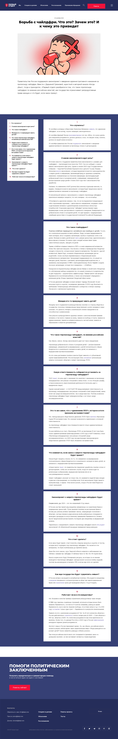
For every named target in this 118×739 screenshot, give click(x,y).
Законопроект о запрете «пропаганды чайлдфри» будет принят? (22, 163)
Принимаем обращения (72, 5)
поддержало (77, 143)
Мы (20, 5)
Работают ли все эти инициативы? (23, 176)
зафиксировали (99, 620)
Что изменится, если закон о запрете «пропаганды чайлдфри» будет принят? (23, 157)
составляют (56, 609)
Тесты (63, 716)
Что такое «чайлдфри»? (19, 129)
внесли (58, 171)
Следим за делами (30, 5)
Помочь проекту (66, 712)
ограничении (60, 583)
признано (93, 417)
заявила (91, 129)
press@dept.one (18, 716)
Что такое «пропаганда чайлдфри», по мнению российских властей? (23, 138)
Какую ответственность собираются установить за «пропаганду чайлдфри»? (21, 144)
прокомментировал (75, 135)
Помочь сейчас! (20, 688)
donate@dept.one (18, 721)
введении (53, 580)
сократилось (68, 615)
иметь (77, 238)
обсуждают (101, 525)
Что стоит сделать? (18, 168)
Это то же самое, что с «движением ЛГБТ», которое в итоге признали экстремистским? (23, 150)
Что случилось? (16, 123)
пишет (55, 378)
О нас (100, 711)
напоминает (88, 358)
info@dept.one (24, 712)
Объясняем (44, 5)
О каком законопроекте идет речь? (23, 126)
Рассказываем (56, 5)
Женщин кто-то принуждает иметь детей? (23, 133)
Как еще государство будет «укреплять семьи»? (21, 172)
